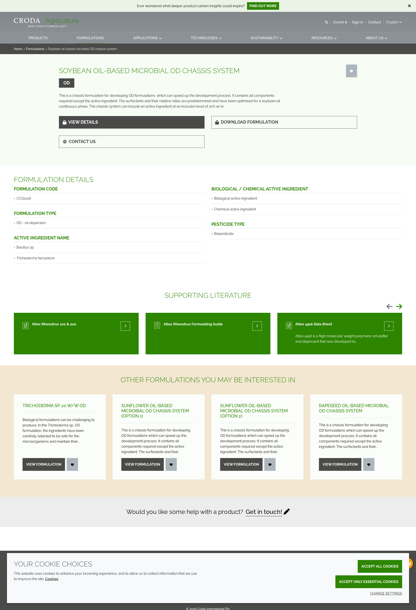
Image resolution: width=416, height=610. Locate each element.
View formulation (43, 464)
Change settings (386, 593)
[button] (38, 38)
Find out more (263, 6)
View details (83, 122)
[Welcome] (47, 21)
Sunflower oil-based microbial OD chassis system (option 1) (155, 411)
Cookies (51, 579)
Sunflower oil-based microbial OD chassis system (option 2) (254, 411)
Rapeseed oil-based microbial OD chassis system (354, 408)
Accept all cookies (379, 566)
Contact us (82, 141)
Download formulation (249, 122)
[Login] (351, 71)
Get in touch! (264, 511)
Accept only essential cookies (368, 582)
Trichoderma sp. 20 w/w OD (54, 405)
